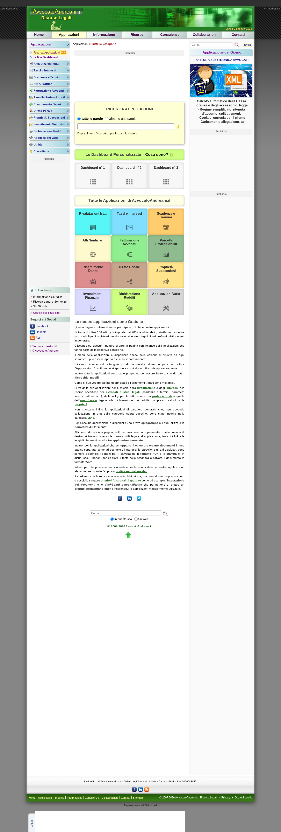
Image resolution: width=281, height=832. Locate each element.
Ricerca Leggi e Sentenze (50, 301)
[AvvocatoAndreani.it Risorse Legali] (57, 15)
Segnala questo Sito (45, 346)
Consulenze (169, 35)
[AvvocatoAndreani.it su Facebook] (134, 789)
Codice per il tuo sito (46, 312)
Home (39, 35)
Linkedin (41, 331)
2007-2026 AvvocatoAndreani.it (129, 526)
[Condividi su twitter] (139, 498)
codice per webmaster (131, 471)
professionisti (162, 396)
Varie (90, 417)
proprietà (80, 404)
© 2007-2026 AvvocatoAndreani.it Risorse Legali (188, 797)
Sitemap (138, 797)
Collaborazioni (205, 35)
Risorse (137, 35)
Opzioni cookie (243, 797)
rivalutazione (146, 387)
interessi (172, 387)
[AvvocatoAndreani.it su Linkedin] (140, 789)
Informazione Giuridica (48, 296)
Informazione (104, 35)
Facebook (42, 326)
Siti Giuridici (40, 306)
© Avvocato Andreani (45, 350)
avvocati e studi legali (123, 392)
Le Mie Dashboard (45, 57)
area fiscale (88, 400)
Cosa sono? (156, 154)
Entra (247, 44)
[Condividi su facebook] (120, 498)
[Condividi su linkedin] (129, 498)
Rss (38, 337)
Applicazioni (69, 35)
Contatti (238, 35)
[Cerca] (165, 513)
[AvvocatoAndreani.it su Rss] (147, 789)
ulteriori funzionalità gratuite (121, 480)
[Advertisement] (48, 223)
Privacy (225, 797)
